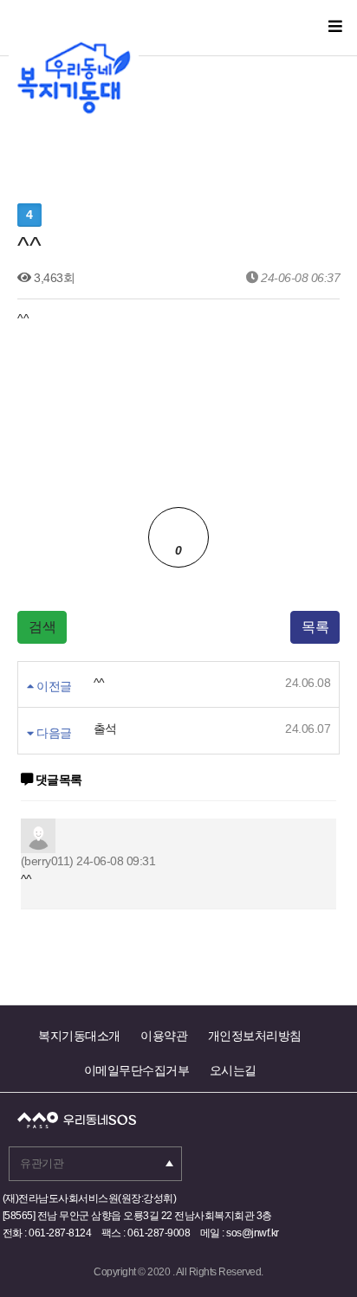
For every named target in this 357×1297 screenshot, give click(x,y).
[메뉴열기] (335, 27)
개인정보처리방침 (255, 1036)
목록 (315, 627)
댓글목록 (57, 780)
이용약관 (163, 1036)
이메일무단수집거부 (137, 1070)
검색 (42, 627)
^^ (99, 683)
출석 (105, 728)
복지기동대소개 (79, 1036)
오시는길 (233, 1070)
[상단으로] (318, 1240)
